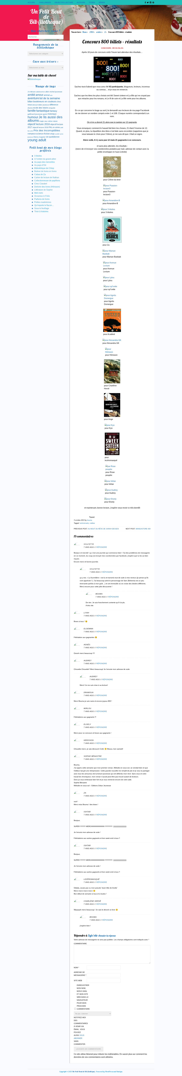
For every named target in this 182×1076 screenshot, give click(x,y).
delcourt (35, 105)
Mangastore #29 (143, 529)
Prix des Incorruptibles (47, 130)
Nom (76, 968)
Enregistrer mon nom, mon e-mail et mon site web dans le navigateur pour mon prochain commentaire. (83, 997)
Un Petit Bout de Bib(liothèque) (46, 16)
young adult (37, 140)
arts (51, 95)
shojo (52, 134)
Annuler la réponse (107, 935)
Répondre (101, 547)
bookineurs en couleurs (44, 101)
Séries (102, 2)
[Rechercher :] (46, 37)
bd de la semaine (49, 98)
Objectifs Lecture (64, 2)
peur (31, 131)
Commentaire (80, 944)
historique (52, 114)
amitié (31, 94)
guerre (45, 114)
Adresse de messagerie (80, 973)
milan (45, 121)
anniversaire (84, 523)
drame (30, 108)
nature (55, 121)
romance (32, 134)
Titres (92, 2)
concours (106, 48)
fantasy (53, 111)
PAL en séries (54, 127)
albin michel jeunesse (53, 92)
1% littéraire (32, 92)
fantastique (42, 110)
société (57, 134)
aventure (33, 98)
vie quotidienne (52, 137)
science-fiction (43, 134)
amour (39, 94)
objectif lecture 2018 (40, 127)
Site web (78, 980)
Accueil (31, 2)
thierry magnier (39, 137)
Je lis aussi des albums (45, 118)
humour (33, 117)
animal (47, 95)
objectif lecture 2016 (39, 124)
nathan (50, 121)
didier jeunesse (43, 105)
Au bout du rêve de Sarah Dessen (103, 529)
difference (54, 105)
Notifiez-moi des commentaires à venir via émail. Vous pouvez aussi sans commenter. (80, 1030)
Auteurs (81, 2)
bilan (30, 101)
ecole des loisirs (40, 108)
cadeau (92, 523)
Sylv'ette (93, 935)
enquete (52, 108)
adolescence (40, 92)
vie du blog (117, 48)
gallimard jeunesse (35, 114)
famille (32, 110)
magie (41, 121)
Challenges (45, 2)
